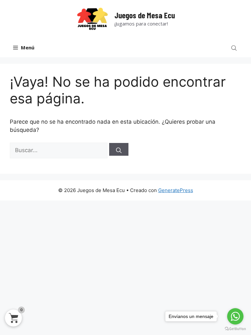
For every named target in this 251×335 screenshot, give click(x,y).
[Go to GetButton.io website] (235, 328)
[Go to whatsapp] (235, 316)
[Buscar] (118, 149)
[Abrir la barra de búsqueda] (234, 47)
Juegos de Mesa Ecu (144, 15)
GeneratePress (175, 190)
